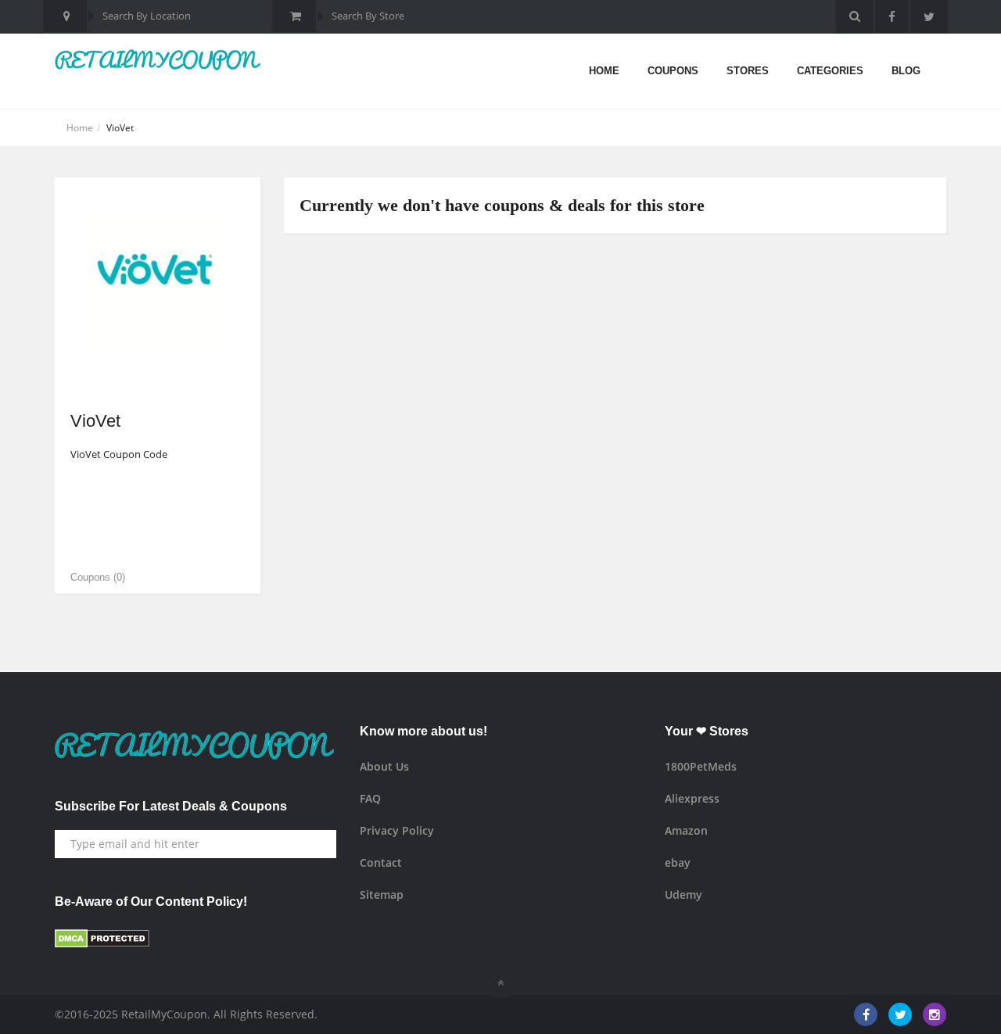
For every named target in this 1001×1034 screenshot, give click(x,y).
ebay (678, 862)
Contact (381, 862)
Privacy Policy (397, 830)
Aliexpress (692, 798)
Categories (830, 71)
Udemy (683, 894)
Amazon (686, 830)
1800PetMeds (701, 766)
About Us (384, 766)
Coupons (673, 71)
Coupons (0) (97, 577)
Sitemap (382, 894)
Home (604, 71)
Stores (748, 71)
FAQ (370, 798)
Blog (906, 71)
